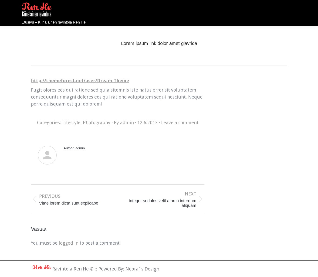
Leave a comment (180, 122)
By (124, 122)
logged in (68, 243)
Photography (96, 122)
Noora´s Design (142, 269)
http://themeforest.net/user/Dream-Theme (80, 80)
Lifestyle (71, 122)
